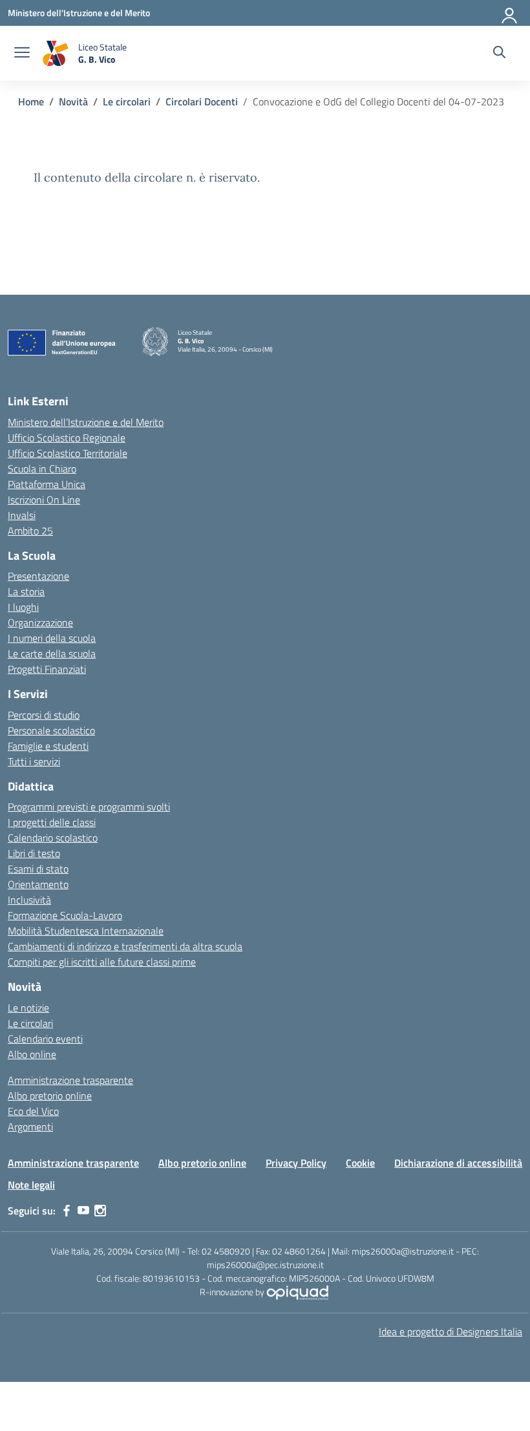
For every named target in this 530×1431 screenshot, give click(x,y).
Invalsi (22, 515)
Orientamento (38, 884)
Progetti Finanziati (47, 669)
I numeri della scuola (52, 638)
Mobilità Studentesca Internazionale (86, 930)
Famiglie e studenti (48, 746)
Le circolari (30, 1023)
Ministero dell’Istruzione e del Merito (86, 422)
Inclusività (29, 899)
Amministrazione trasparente (70, 1080)
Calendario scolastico (53, 837)
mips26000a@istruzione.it (403, 1251)
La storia (26, 591)
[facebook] (66, 1210)
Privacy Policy (296, 1163)
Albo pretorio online (50, 1095)
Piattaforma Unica (46, 484)
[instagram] (100, 1210)
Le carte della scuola (52, 653)
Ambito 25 (30, 530)
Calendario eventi (45, 1038)
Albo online (32, 1054)
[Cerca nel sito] (499, 53)
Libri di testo (34, 853)
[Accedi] (510, 13)
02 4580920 (226, 1251)
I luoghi (23, 607)
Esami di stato (38, 868)
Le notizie (28, 1007)
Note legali (31, 1184)
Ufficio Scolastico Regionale (66, 437)
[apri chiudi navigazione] (22, 53)
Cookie (360, 1163)
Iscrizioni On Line (44, 499)
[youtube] (83, 1210)
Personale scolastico (51, 730)
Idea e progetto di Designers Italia (450, 1331)
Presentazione (38, 576)
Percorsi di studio (44, 715)
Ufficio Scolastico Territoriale (67, 453)
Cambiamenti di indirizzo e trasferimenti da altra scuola (125, 946)
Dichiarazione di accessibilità (458, 1163)
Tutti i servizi (34, 761)
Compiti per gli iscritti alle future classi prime (102, 962)
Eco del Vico (33, 1111)
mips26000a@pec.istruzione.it (265, 1264)
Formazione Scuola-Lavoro (65, 915)
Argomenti (30, 1126)
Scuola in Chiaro (42, 468)
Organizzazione (40, 622)
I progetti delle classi (52, 822)
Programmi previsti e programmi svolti (89, 806)
